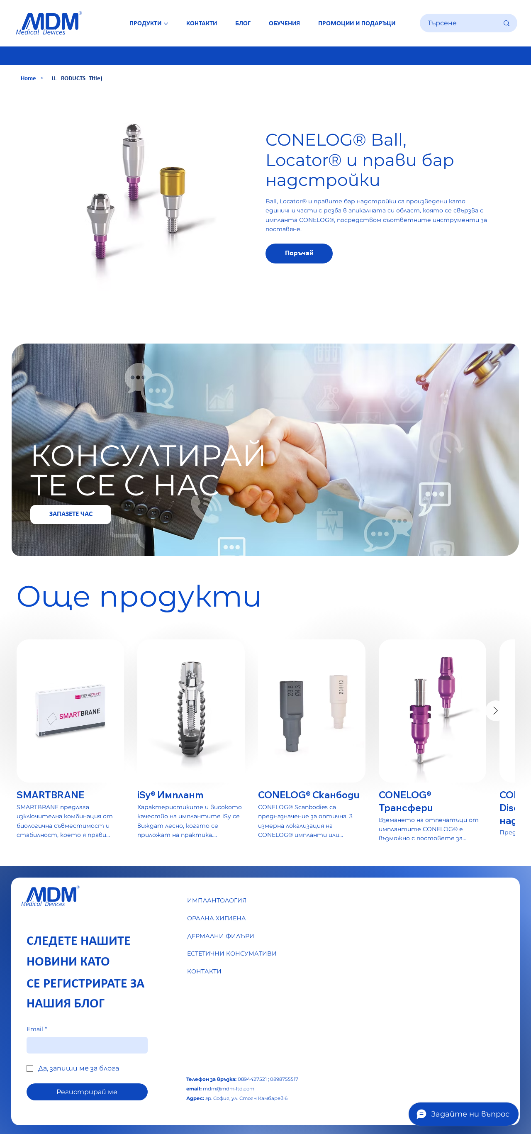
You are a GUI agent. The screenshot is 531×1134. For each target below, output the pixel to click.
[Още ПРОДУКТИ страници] (166, 24)
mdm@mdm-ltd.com (228, 1089)
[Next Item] (495, 710)
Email (37, 1029)
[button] (299, 253)
